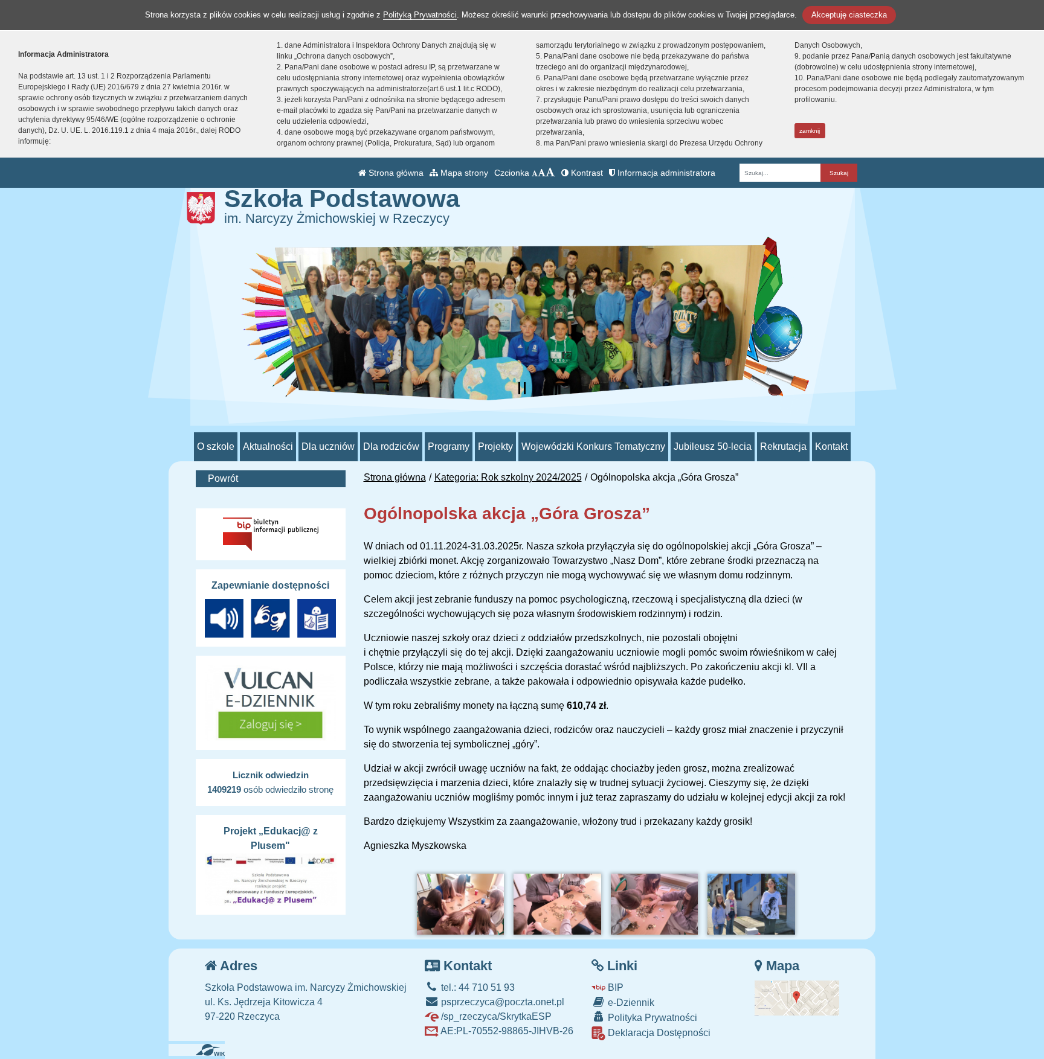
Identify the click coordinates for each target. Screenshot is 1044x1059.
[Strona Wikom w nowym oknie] (215, 1050)
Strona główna (395, 173)
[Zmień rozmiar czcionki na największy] (550, 173)
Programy (448, 446)
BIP (614, 987)
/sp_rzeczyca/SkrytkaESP (495, 1016)
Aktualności (268, 446)
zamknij (809, 130)
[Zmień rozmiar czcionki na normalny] (535, 173)
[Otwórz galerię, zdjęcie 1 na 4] (460, 904)
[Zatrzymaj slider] (522, 388)
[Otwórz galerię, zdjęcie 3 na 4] (654, 904)
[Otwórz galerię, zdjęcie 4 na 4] (750, 904)
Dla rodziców (391, 446)
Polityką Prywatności (420, 14)
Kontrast (586, 173)
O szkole (215, 446)
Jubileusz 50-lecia (713, 446)
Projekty (495, 446)
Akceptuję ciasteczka (849, 14)
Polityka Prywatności (651, 1018)
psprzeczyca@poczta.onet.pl (501, 1002)
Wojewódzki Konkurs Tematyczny (593, 446)
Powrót (223, 478)
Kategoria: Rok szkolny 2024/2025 (508, 477)
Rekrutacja (783, 446)
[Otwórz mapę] (797, 997)
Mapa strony (463, 173)
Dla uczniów (328, 446)
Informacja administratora (665, 173)
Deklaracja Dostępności (657, 1033)
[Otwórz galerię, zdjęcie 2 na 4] (557, 904)
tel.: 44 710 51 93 (477, 987)
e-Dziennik (629, 1002)
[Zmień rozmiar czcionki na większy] (542, 173)
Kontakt (831, 446)
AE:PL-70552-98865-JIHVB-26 (506, 1031)
